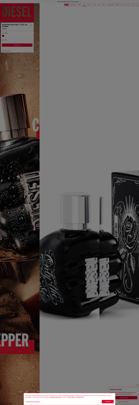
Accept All (107, 401)
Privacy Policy (70, 397)
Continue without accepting (32, 401)
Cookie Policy (80, 397)
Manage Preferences (56, 397)
